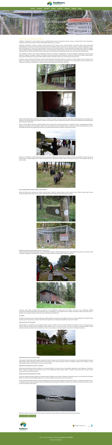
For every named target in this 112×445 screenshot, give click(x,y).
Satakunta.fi (59, 439)
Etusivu (33, 8)
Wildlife (46, 8)
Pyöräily (60, 8)
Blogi (79, 8)
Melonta (67, 8)
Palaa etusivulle (23, 416)
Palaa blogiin (32, 416)
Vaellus (53, 8)
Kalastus (39, 8)
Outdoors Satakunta (56, 3)
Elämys (74, 8)
